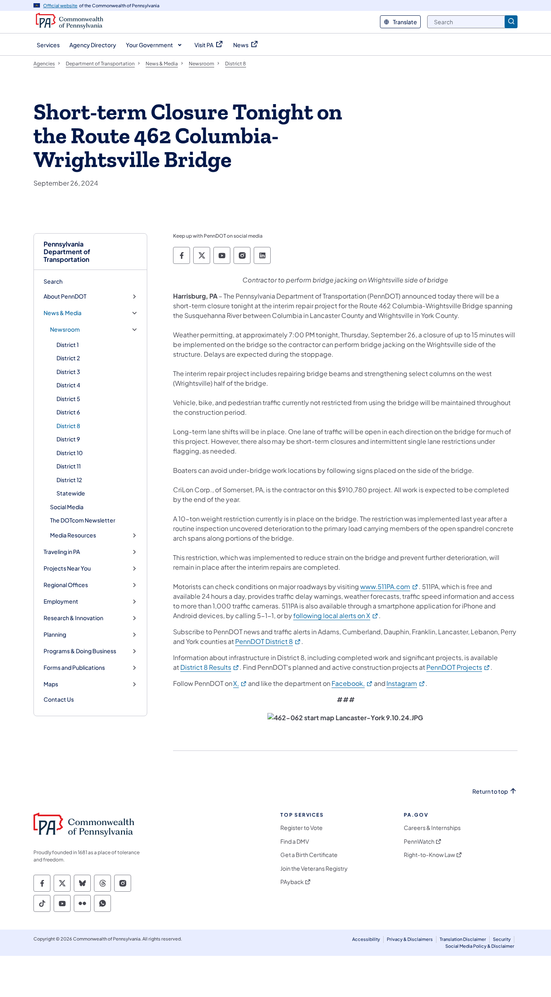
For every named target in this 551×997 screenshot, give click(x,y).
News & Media (62, 312)
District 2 (68, 358)
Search (53, 281)
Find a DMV (294, 841)
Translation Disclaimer (463, 939)
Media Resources (73, 535)
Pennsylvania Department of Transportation (67, 251)
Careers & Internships (432, 827)
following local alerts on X (336, 615)
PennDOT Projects (458, 667)
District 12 (69, 479)
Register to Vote (301, 827)
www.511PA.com (389, 586)
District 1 (67, 344)
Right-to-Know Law (429, 854)
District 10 (69, 452)
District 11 (68, 466)
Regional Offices (66, 584)
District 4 (68, 385)
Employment (61, 601)
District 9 (68, 439)
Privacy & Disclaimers (410, 939)
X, (240, 683)
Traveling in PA (62, 551)
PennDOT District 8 (268, 641)
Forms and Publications (74, 667)
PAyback (292, 881)
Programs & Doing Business (80, 651)
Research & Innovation (73, 618)
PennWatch (419, 841)
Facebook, (352, 683)
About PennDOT (65, 296)
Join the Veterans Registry (314, 868)
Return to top (490, 791)
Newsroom (65, 329)
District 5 (68, 398)
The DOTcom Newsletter (82, 520)
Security (502, 939)
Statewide (70, 493)
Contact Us (59, 699)
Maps (51, 684)
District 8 (68, 425)
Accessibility (366, 939)
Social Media (66, 506)
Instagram (406, 683)
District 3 (68, 371)
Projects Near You (67, 568)
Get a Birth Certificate (309, 854)
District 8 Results (210, 667)
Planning (55, 634)
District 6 (68, 412)
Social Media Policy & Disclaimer (479, 946)
